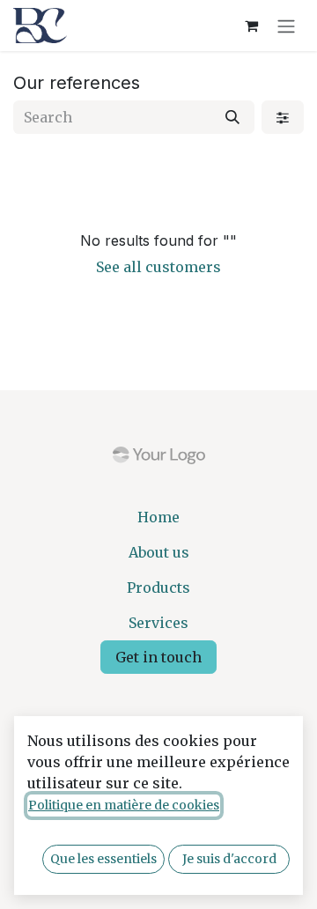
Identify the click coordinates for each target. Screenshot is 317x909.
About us (159, 552)
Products (158, 587)
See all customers (158, 267)
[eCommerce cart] (251, 25)
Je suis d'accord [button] (229, 859)
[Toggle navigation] (286, 25)
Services (158, 623)
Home (158, 517)
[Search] (232, 117)
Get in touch (158, 657)
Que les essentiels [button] (103, 859)
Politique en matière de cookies (123, 805)
